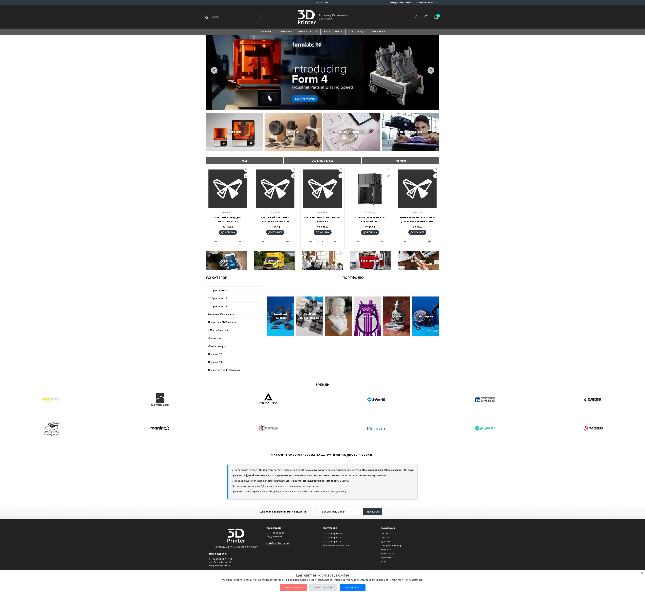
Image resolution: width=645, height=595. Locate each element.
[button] (438, 207)
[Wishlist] (246, 169)
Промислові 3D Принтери (336, 545)
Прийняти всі (352, 587)
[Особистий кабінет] (416, 17)
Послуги (286, 32)
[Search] (207, 17)
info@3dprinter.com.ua (401, 3)
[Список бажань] (426, 17)
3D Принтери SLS (332, 541)
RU (322, 3)
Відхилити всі (293, 587)
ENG (327, 3)
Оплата (385, 537)
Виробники (386, 557)
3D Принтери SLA (332, 537)
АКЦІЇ (245, 161)
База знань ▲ (333, 32)
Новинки (400, 161)
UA (317, 3)
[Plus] (240, 241)
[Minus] (215, 241)
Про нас (385, 533)
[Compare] (246, 175)
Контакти (378, 32)
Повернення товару (391, 545)
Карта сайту (387, 553)
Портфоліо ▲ (308, 32)
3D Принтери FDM (332, 533)
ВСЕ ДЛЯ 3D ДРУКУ (322, 161)
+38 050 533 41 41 (424, 3)
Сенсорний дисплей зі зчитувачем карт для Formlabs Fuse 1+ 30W (275, 221)
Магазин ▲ (267, 32)
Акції (383, 561)
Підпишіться (373, 511)
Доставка (386, 541)
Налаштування (323, 587)
